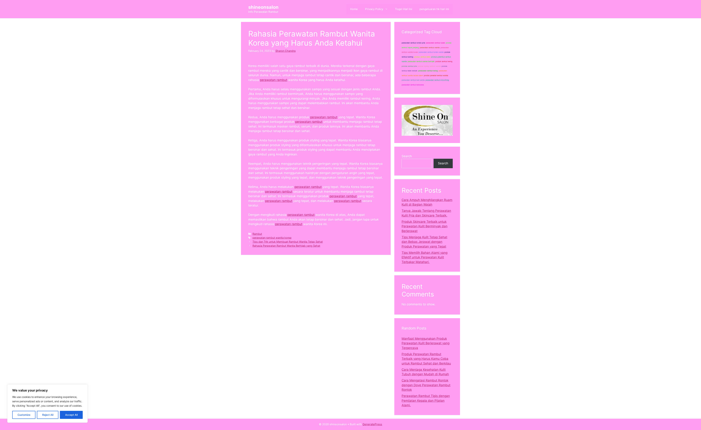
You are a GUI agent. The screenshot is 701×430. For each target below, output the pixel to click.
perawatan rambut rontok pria (413, 43)
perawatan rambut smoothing (437, 80)
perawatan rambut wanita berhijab (421, 61)
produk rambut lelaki (422, 57)
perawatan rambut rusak (435, 43)
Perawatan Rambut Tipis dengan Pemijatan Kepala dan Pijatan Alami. (426, 400)
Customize (24, 414)
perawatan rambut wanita (430, 48)
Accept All (71, 414)
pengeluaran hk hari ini (434, 9)
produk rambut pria (409, 66)
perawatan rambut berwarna (413, 85)
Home (354, 9)
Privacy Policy (374, 9)
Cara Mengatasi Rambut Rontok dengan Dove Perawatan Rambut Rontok (426, 385)
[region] (47, 403)
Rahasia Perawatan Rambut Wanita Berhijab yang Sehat (286, 245)
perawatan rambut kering (428, 71)
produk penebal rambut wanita (436, 75)
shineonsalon (263, 7)
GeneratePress (372, 424)
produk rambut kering (443, 61)
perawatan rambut (273, 80)
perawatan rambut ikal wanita (413, 80)
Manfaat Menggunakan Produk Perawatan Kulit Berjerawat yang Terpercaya (425, 343)
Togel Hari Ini (403, 9)
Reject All (47, 414)
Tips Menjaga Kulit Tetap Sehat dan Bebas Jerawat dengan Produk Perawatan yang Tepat (424, 241)
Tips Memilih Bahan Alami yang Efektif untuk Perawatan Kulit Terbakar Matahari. (424, 257)
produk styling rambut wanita (429, 66)
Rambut (257, 233)
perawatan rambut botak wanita (431, 52)
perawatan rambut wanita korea (271, 237)
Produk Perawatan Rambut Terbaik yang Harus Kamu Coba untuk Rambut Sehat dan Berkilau (426, 358)
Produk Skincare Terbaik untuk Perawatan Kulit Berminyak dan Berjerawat (424, 226)
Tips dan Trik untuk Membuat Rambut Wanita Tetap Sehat (287, 241)
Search (407, 156)
